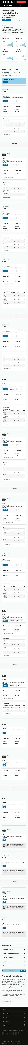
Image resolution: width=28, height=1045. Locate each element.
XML (21, 100)
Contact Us (5, 81)
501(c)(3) (11, 27)
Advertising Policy (6, 1043)
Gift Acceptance (15, 1043)
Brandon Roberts (5, 991)
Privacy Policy (21, 1041)
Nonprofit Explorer (7, 5)
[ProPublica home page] (10, 1033)
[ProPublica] (8, 2)
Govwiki (18, 999)
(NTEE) (18, 30)
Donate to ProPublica (21, 1)
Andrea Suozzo (6, 990)
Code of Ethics (5, 1041)
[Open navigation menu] (15, 2)
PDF (18, 100)
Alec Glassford (13, 990)
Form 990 (4, 72)
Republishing (13, 1041)
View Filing (5, 100)
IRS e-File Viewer (14, 997)
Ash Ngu (19, 990)
